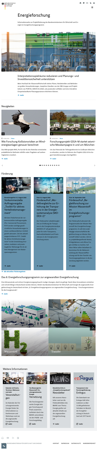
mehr (22, 95)
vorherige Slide (2, 165)
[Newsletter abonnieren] (3, 438)
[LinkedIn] (13, 438)
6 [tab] (50, 165)
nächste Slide (95, 165)
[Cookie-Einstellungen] (3, 446)
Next (93, 327)
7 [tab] (52, 165)
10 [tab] (58, 165)
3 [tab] (44, 165)
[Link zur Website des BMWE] (8, 5)
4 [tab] (46, 165)
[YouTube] (7, 438)
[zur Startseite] (80, 3)
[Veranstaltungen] (18, 438)
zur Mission (11, 318)
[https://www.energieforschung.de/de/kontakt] (83, 3)
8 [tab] (54, 165)
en (87, 3)
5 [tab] (48, 165)
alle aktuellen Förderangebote (14, 271)
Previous (4, 327)
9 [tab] (56, 165)
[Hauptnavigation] (92, 7)
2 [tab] (42, 165)
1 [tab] (40, 165)
